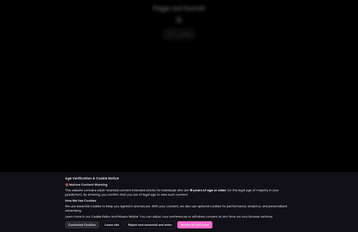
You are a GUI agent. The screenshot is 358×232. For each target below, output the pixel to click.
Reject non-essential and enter (150, 224)
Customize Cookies (82, 224)
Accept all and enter (195, 224)
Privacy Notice (128, 217)
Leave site (112, 224)
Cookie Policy (100, 217)
